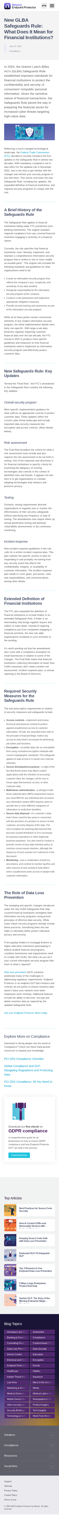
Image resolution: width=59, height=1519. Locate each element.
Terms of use (10, 1499)
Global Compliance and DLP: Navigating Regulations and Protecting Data (28, 1070)
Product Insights (41, 1405)
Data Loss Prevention (17, 1349)
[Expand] (52, 1435)
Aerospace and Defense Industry (17, 1332)
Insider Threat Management (17, 1377)
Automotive (38, 1332)
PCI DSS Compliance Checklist (24, 1058)
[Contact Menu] (44, 6)
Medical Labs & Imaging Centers (43, 1393)
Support (7, 1481)
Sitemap (8, 1486)
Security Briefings (16, 1410)
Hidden (36, 1371)
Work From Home (42, 1416)
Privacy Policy (11, 1490)
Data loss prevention (15, 972)
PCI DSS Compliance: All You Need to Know (28, 1084)
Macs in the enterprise (43, 1382)
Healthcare (12, 1371)
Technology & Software (17, 1416)
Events (36, 1365)
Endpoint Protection (17, 1365)
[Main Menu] (52, 6)
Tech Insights (39, 1410)
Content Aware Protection (43, 1343)
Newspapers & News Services (43, 1399)
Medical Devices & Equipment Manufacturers (17, 1393)
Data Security (40, 1349)
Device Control (14, 1354)
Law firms (12, 1382)
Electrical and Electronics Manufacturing (17, 1360)
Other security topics (17, 1405)
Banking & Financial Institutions (17, 1337)
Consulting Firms (15, 1343)
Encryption (38, 1360)
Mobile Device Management (17, 1399)
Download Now (19, 1155)
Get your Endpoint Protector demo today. (26, 1013)
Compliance (14, 51)
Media (36, 1388)
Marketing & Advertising (17, 1388)
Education (38, 1354)
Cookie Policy (10, 1495)
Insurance (38, 1377)
